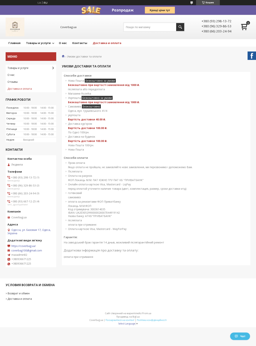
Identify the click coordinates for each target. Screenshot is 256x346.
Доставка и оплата (107, 43)
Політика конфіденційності (152, 320)
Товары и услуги (38, 43)
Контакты (79, 43)
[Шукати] (180, 27)
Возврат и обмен (18, 293)
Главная (14, 43)
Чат (243, 336)
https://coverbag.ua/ (23, 246)
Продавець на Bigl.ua (128, 316)
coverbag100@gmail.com (26, 250)
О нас (63, 43)
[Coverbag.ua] (15, 27)
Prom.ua (146, 313)
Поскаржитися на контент (120, 320)
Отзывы (12, 82)
